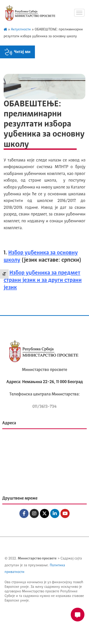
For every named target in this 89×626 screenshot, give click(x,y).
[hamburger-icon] (79, 12)
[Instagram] (34, 513)
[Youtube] (65, 513)
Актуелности (21, 29)
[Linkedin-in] (54, 513)
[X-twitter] (44, 513)
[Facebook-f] (24, 513)
